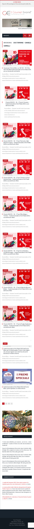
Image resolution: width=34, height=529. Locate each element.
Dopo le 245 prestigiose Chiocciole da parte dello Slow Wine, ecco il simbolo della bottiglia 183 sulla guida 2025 (17, 4)
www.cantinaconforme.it (25, 28)
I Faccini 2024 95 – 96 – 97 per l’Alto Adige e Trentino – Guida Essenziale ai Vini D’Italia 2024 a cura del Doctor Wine (16, 216)
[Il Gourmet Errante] (17, 12)
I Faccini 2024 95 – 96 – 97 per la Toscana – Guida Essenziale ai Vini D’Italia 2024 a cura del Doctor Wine (17, 104)
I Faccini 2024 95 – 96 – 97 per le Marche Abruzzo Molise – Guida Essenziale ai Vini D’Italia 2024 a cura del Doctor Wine (17, 289)
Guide (5, 51)
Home (28, 484)
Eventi (5, 124)
